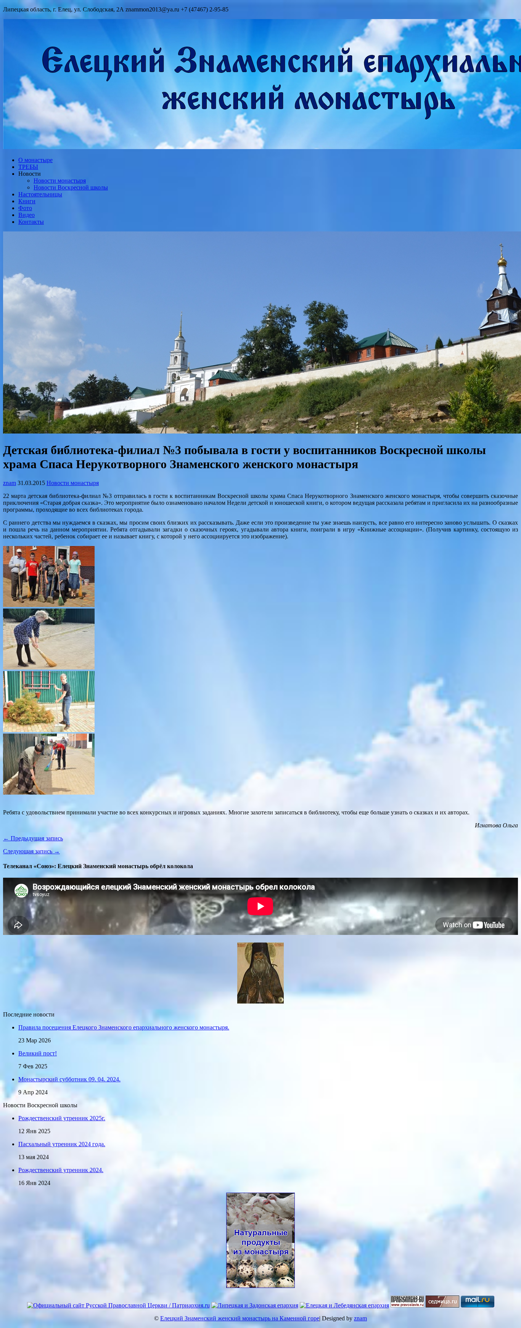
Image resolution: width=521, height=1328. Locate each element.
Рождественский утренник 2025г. (61, 1118)
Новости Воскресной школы (71, 187)
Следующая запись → (31, 851)
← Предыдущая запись (33, 838)
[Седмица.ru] (442, 1305)
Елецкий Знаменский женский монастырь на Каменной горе (239, 1318)
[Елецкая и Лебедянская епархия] (344, 1305)
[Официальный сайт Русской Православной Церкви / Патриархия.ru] (118, 1305)
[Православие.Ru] (407, 1305)
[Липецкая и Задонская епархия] (254, 1305)
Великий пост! (37, 1053)
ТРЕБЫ (28, 167)
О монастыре (35, 160)
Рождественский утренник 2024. (60, 1170)
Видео (26, 215)
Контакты (31, 221)
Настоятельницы (40, 194)
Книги (26, 201)
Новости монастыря (60, 180)
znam (9, 483)
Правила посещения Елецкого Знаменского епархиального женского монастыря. (123, 1027)
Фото (25, 208)
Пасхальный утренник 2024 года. (61, 1144)
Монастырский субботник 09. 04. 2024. (69, 1079)
